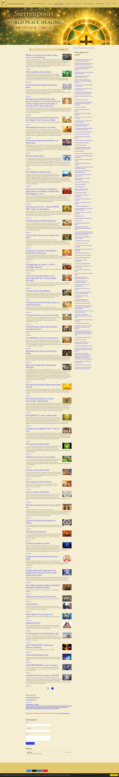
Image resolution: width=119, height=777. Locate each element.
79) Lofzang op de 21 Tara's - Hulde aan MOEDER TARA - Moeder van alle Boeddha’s (42, 208)
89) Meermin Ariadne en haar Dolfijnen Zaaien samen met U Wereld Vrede (42, 56)
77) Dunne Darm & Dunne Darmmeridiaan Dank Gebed (42, 236)
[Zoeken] (114, 3)
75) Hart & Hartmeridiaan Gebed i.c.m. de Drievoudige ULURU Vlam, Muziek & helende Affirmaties (41, 278)
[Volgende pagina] (52, 688)
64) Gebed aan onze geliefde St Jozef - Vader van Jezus (43, 429)
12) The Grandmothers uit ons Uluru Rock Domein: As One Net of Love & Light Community (84, 103)
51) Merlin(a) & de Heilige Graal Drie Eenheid (41, 596)
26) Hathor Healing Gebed (80, 145)
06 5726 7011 (28, 702)
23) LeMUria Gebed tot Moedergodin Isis (83, 140)
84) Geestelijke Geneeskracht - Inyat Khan (84, 345)
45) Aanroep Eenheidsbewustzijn (37, 655)
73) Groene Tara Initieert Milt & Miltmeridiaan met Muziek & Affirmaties (43, 303)
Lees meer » (28, 69)
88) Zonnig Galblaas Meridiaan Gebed (38, 72)
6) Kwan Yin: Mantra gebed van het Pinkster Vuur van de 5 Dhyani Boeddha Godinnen (83, 81)
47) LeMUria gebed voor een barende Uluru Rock (42, 633)
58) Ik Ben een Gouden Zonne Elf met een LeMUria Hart (43, 506)
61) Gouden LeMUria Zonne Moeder (38, 470)
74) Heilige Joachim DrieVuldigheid (38, 291)
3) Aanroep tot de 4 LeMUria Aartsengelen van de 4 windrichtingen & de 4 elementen (84, 68)
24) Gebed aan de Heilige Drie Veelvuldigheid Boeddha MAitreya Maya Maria (41, 251)
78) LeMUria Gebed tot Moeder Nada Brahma (41, 221)
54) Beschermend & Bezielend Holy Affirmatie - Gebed (42, 557)
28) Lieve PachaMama (79, 151)
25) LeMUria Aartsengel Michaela (82, 142)
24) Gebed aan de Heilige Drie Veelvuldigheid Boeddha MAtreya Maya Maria (83, 316)
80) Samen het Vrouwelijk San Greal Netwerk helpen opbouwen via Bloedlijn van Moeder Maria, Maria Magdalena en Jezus (43, 191)
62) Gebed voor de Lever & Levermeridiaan (40, 457)
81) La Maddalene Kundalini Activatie (83, 337)
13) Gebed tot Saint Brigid (80, 107)
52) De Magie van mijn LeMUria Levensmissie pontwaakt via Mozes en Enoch (83, 228)
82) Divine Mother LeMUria (35, 156)
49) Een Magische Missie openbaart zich (39, 614)
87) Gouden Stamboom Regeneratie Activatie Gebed (41, 86)
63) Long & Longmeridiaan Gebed (37, 444)
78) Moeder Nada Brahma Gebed (82, 323)
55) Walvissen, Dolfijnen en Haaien (38, 543)
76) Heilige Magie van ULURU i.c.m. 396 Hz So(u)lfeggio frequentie (40, 265)
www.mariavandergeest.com (33, 697)
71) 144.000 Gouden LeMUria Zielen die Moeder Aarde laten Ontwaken (42, 328)
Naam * (27, 722)
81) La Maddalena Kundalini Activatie (38, 172)
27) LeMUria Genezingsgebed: (81, 147)
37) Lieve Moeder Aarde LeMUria (82, 181)
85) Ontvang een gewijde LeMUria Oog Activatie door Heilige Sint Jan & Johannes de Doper (42, 118)
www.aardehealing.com (31, 699)
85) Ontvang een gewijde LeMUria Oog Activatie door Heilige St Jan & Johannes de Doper (83, 349)
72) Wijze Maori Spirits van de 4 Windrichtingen (42, 315)
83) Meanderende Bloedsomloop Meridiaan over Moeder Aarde (42, 141)
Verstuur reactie (30, 743)
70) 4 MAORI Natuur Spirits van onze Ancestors (42, 338)
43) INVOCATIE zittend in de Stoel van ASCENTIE (42, 675)
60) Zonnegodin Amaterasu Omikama (39, 482)
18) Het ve (77, 124)
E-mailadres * (29, 728)
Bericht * (28, 733)
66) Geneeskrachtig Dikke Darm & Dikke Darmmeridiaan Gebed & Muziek (40, 399)
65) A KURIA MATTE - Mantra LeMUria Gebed (41, 415)
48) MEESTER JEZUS (33, 623)
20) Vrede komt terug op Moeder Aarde (83, 132)
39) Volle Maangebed (79, 186)
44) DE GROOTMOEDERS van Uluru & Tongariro (42, 665)
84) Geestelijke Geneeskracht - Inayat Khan (41, 127)
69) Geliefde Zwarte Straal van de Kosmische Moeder (41, 352)
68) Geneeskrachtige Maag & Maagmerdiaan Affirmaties (41, 366)
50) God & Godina (32, 604)
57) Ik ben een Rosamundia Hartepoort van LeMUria (41, 521)
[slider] (43, 49)
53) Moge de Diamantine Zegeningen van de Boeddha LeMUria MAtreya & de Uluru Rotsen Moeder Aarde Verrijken (41, 572)
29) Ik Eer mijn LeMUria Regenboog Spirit (83, 153)
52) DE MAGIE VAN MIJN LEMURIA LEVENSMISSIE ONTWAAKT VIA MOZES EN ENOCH (43, 586)
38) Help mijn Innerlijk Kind (80, 184)
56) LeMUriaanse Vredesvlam (36, 531)
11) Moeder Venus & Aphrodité (81, 99)
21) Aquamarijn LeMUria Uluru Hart (82, 134)
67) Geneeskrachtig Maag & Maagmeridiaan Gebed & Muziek (43, 385)
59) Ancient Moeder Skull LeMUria (37, 492)
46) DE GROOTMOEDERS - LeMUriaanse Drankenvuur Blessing (39, 646)
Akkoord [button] (114, 775)
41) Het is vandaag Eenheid (81, 192)
